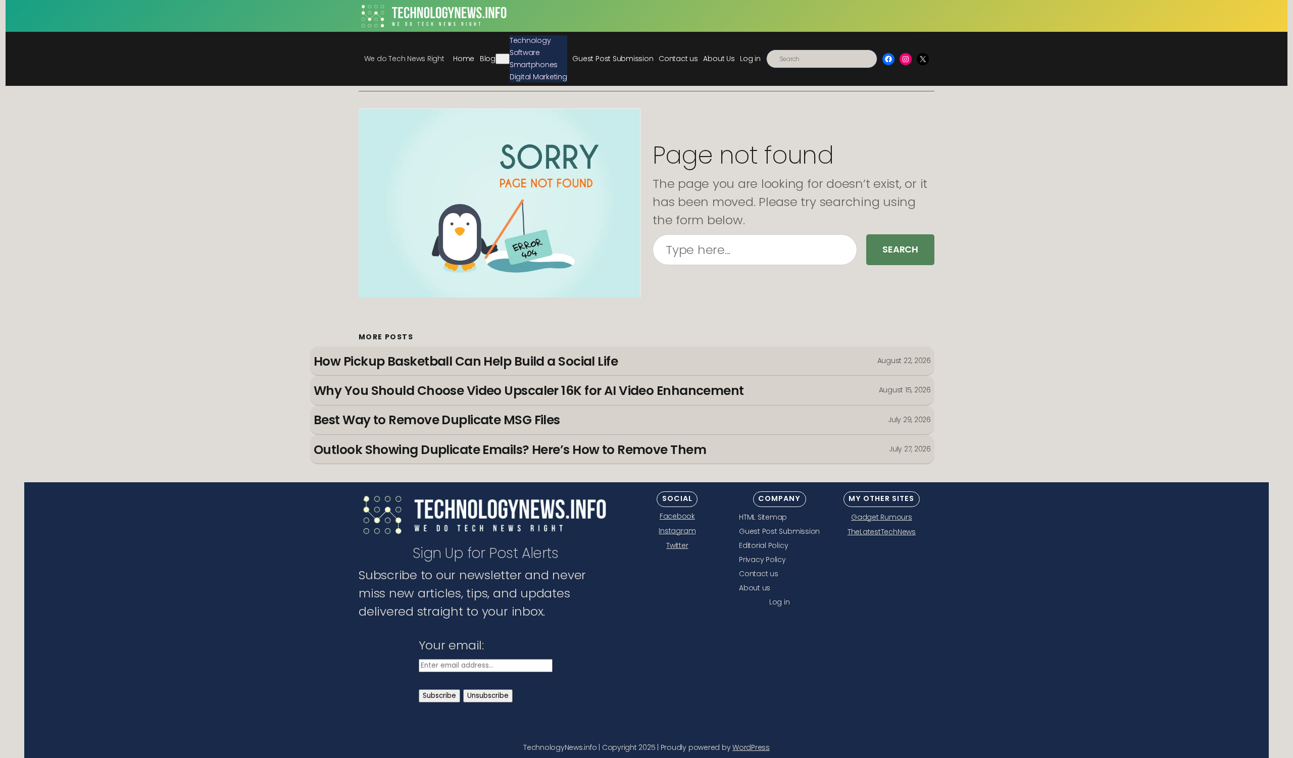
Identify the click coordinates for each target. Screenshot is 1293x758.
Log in (750, 59)
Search (900, 249)
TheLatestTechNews (882, 532)
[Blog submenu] (502, 59)
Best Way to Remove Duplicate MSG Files (437, 420)
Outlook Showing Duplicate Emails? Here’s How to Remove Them (510, 450)
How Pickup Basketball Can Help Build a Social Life (466, 361)
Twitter (677, 545)
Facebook (677, 516)
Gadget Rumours (881, 517)
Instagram (677, 531)
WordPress (751, 747)
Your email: (451, 645)
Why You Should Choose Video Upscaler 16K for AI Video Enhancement (529, 391)
